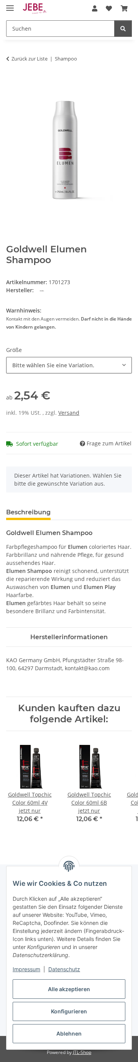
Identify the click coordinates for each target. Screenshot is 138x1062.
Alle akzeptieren (69, 989)
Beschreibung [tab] (28, 512)
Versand (68, 412)
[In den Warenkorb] (12, 83)
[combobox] (69, 365)
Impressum (26, 969)
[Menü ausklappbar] (10, 5)
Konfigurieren (69, 1011)
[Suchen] (123, 28)
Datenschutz (64, 969)
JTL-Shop (82, 1052)
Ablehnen (69, 1033)
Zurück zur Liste (30, 58)
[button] (95, 8)
